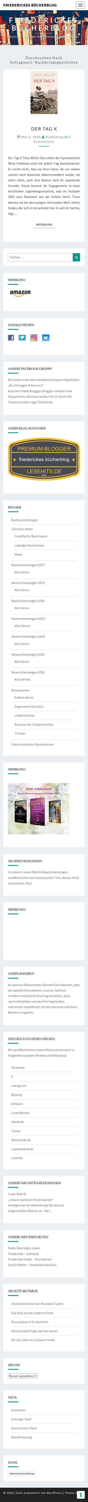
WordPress (54, 1493)
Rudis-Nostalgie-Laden (24, 1248)
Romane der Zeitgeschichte (34, 724)
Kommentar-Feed (23, 1428)
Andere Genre (24, 697)
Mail (29, 883)
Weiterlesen (45, 224)
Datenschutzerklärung (22, 1473)
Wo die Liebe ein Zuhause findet (33, 1340)
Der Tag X (44, 128)
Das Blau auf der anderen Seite (32, 1313)
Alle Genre (22, 572)
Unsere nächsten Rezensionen (32, 744)
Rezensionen (20, 690)
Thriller (20, 733)
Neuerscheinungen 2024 (28, 636)
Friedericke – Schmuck (23, 1254)
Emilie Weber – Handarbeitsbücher (32, 1265)
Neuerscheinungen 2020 (28, 601)
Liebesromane (25, 715)
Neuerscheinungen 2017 (28, 565)
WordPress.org (21, 1437)
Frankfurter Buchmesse (31, 536)
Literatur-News (22, 529)
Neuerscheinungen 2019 (28, 583)
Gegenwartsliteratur (29, 706)
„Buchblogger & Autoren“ (26, 385)
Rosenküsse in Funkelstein (29, 1322)
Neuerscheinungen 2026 (28, 672)
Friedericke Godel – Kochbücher (30, 1259)
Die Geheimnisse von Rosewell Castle (37, 1304)
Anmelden (18, 1410)
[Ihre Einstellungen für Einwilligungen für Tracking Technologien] (81, 1495)
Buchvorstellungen (24, 520)
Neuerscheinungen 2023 (28, 619)
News (18, 554)
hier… (48, 1211)
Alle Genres (22, 626)
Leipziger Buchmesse (29, 545)
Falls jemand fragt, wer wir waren (34, 1331)
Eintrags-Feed (21, 1419)
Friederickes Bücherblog (30, 5)
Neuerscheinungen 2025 (28, 654)
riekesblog (54, 137)
